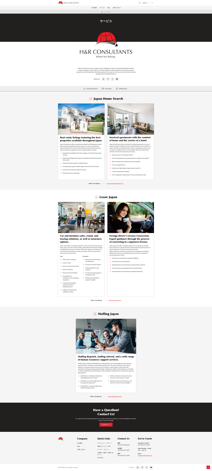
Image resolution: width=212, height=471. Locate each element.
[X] (112, 79)
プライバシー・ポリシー (104, 443)
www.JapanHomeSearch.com (115, 183)
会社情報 (94, 7)
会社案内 (79, 443)
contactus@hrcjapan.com (145, 455)
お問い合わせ (117, 7)
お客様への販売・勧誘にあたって (105, 453)
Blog (108, 7)
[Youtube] (116, 79)
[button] (146, 3)
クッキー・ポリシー (103, 449)
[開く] (152, 2)
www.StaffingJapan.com (115, 396)
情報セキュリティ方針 (104, 446)
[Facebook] (107, 79)
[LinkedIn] (103, 79)
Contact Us (105, 424)
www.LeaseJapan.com (115, 300)
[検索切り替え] (139, 2)
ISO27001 (100, 457)
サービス (102, 7)
